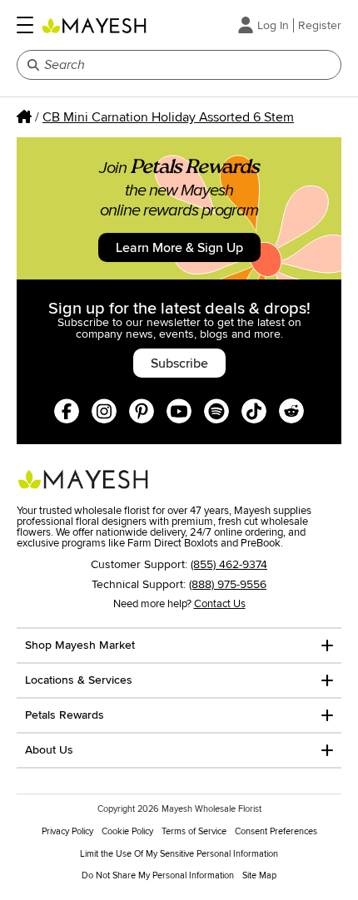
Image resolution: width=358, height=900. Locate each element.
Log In (273, 25)
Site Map (259, 875)
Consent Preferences (276, 831)
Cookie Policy (127, 831)
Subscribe (179, 363)
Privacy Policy (67, 831)
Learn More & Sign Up (179, 248)
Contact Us (220, 604)
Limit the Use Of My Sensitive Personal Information (179, 853)
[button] (25, 25)
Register (319, 25)
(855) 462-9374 (229, 564)
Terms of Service (194, 831)
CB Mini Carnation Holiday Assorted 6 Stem (168, 117)
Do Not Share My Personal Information (158, 875)
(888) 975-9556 (227, 584)
